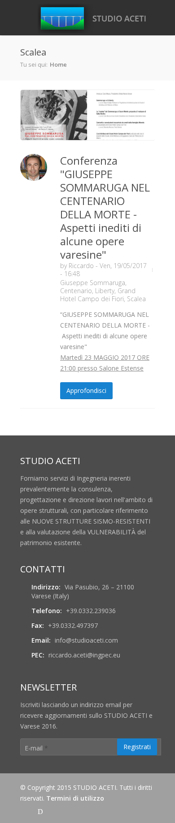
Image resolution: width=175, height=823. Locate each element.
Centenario (76, 290)
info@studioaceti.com (86, 640)
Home (58, 64)
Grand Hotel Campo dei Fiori (98, 294)
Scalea (136, 298)
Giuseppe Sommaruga (92, 282)
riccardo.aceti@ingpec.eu (84, 655)
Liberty (104, 290)
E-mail (36, 748)
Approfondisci (86, 390)
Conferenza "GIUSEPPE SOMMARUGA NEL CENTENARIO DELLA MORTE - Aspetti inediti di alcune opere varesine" (105, 207)
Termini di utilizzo (75, 798)
